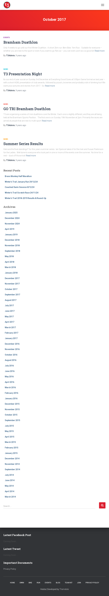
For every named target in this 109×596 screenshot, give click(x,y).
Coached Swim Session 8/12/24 (19, 187)
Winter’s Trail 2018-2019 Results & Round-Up (25, 198)
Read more (99, 51)
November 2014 (12, 464)
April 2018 (9, 262)
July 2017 (9, 305)
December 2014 (12, 458)
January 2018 (11, 273)
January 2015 (11, 453)
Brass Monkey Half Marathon (18, 176)
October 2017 (11, 289)
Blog (58, 583)
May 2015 (9, 431)
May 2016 (9, 376)
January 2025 (11, 213)
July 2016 (9, 366)
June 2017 (9, 311)
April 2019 (9, 229)
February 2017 (11, 333)
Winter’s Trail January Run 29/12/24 (21, 182)
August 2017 (10, 300)
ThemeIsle (64, 589)
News (5, 69)
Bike (30, 583)
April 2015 (9, 437)
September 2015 (12, 420)
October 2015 (11, 415)
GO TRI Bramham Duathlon (27, 108)
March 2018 (10, 267)
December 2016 (12, 344)
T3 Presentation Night (22, 74)
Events (6, 38)
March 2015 (10, 442)
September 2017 (12, 294)
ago (21, 55)
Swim (22, 583)
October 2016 (11, 355)
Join (79, 583)
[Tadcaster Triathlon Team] (8, 4)
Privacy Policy (9, 569)
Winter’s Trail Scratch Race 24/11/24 (21, 193)
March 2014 (10, 497)
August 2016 (10, 360)
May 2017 (9, 316)
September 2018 (12, 251)
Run (38, 583)
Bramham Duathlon (20, 42)
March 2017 (10, 327)
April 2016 (9, 382)
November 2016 (12, 349)
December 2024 (12, 218)
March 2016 (10, 387)
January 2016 (11, 398)
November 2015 (12, 409)
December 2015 (12, 404)
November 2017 (12, 284)
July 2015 (9, 426)
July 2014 (9, 475)
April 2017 (9, 322)
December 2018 (12, 240)
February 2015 (11, 448)
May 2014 (9, 486)
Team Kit (68, 583)
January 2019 (11, 234)
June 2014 (9, 480)
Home (12, 583)
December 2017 (12, 278)
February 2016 (11, 393)
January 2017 (11, 338)
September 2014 (12, 469)
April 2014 (9, 491)
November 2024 (12, 224)
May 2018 (9, 256)
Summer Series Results (23, 143)
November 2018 (12, 245)
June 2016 (9, 371)
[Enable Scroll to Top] (103, 590)
